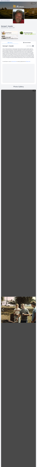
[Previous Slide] (3, 310)
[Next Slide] (34, 310)
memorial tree (14, 61)
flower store (28, 61)
